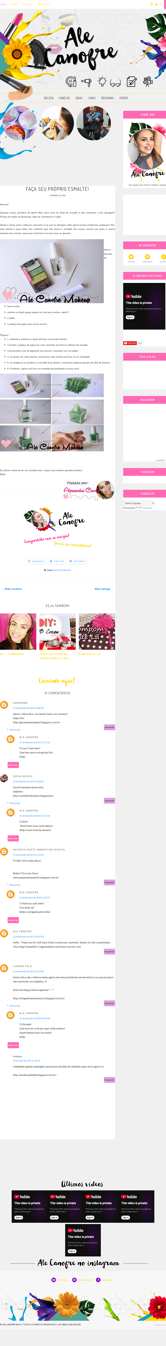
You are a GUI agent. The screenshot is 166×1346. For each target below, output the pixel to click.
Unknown (20, 702)
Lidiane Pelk (22, 966)
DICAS (79, 98)
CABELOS (64, 98)
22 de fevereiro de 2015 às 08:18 (34, 1018)
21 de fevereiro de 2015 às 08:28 (28, 708)
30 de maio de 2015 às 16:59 (26, 1060)
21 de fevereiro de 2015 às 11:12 (34, 742)
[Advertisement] (57, 163)
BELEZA (48, 98)
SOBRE (14, 4)
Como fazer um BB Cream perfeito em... (55, 656)
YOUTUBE (131, 262)
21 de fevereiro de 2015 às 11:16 (34, 815)
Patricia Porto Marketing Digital (39, 849)
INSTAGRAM (147, 262)
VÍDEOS (123, 98)
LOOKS (91, 98)
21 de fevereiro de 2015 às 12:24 (28, 854)
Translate (147, 507)
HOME (3, 4)
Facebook (38, 561)
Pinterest (79, 561)
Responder (109, 727)
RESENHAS (107, 98)
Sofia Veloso (23, 776)
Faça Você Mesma (62, 570)
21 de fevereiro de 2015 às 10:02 (28, 781)
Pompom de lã (90, 654)
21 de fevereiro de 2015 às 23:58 (28, 971)
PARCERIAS (43, 4)
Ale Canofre (28, 737)
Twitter (59, 561)
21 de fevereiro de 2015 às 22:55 (34, 897)
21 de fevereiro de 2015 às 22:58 (28, 936)
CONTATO (27, 4)
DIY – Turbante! (12, 654)
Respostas (15, 729)
